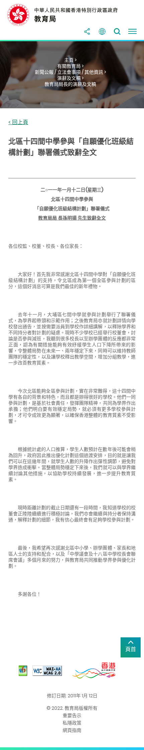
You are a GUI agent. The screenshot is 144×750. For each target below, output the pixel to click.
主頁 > (70, 60)
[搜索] (117, 31)
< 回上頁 (18, 122)
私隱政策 (72, 722)
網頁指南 (72, 730)
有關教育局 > (70, 66)
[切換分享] (87, 31)
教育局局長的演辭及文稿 (70, 84)
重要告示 (72, 715)
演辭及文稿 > (70, 78)
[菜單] (132, 31)
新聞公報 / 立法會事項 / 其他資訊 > (70, 72)
